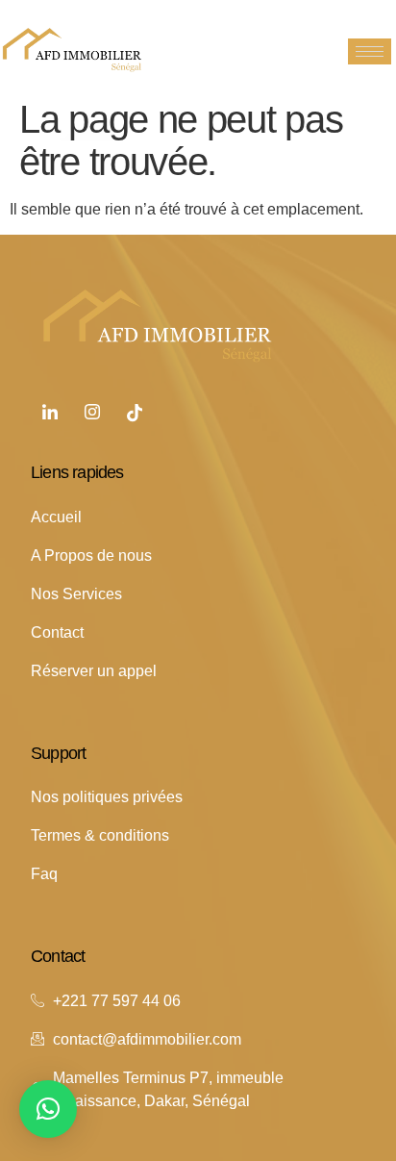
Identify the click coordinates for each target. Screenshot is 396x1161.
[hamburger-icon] (369, 51)
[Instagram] (92, 413)
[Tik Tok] (134, 413)
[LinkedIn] (50, 413)
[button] (48, 1109)
